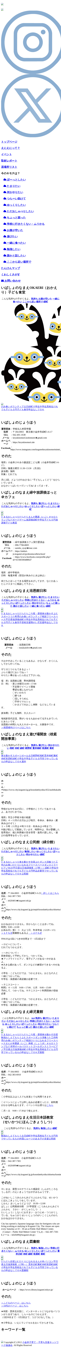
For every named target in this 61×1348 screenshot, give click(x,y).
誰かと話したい (21, 606)
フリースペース (36, 865)
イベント (6, 154)
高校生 (50, 406)
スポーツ (5, 616)
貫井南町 (37, 748)
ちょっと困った (24, 1027)
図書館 (25, 1270)
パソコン (48, 1261)
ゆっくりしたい (16, 204)
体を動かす (47, 613)
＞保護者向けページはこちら (16, 727)
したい (13, 249)
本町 (17, 748)
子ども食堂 (22, 409)
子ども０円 (11, 409)
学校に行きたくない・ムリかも (41, 600)
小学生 (36, 406)
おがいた (14, 230)
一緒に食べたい (38, 606)
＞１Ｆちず (6, 933)
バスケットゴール (31, 1046)
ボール (25, 755)
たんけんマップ (10, 268)
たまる (4, 517)
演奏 (49, 862)
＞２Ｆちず (35, 933)
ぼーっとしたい (16, 179)
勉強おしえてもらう (11, 1037)
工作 (53, 1037)
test (33, 1018)
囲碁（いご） (42, 517)
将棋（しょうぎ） (37, 1043)
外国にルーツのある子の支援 (34, 1138)
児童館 (40, 1052)
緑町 (46, 301)
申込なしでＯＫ (36, 409)
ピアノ (4, 868)
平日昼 (9, 619)
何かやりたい (14, 192)
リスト (9, 166)
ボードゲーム (19, 520)
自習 (33, 862)
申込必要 (37, 871)
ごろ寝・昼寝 (35, 613)
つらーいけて (16, 198)
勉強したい (30, 851)
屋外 (24, 761)
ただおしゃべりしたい (20, 211)
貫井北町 (32, 1264)
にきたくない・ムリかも (26, 223)
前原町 (45, 748)
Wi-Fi (10, 868)
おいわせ (12, 280)
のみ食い (5, 406)
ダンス (43, 862)
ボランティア (17, 406)
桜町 (12, 748)
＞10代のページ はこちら (14, 1306)
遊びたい (43, 503)
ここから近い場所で (33, 301)
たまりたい (13, 185)
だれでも (48, 619)
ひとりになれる (20, 865)
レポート (9, 160)
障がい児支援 (37, 622)
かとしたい (16, 255)
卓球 (12, 1046)
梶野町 (28, 748)
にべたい (16, 242)
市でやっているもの (11, 1052)
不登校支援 (25, 622)
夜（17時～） (38, 868)
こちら (50, 1105)
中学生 (43, 406)
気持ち (34, 298)
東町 (52, 748)
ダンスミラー (51, 865)
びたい (12, 236)
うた (12, 616)
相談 (44, 616)
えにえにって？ (10, 147)
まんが (31, 517)
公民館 (25, 874)
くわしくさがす (10, 274)
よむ (55, 613)
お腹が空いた (45, 298)
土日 (26, 406)
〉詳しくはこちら (50, 893)
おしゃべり (13, 517)
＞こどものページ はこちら (16, 1303)
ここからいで (18, 261)
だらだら (23, 517)
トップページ (9, 141)
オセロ (52, 517)
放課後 (29, 520)
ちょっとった (16, 217)
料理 (17, 616)
